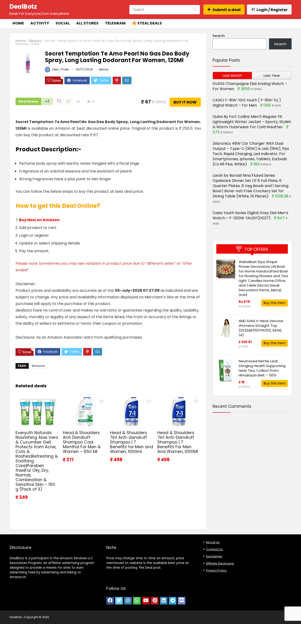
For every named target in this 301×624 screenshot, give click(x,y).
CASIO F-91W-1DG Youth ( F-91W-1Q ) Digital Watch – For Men (247, 102)
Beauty (35, 40)
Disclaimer (214, 556)
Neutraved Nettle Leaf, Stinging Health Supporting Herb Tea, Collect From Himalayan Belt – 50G (262, 368)
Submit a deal (227, 9)
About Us (213, 542)
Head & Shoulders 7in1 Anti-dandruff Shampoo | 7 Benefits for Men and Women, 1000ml (131, 442)
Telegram (115, 23)
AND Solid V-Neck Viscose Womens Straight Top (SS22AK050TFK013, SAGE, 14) (261, 327)
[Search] (194, 9)
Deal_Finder (60, 69)
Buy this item (274, 302)
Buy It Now (185, 102)
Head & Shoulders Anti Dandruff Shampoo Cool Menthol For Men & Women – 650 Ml (82, 442)
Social (62, 23)
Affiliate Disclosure (220, 563)
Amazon (38, 366)
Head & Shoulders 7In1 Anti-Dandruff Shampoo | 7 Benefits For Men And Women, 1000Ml (177, 442)
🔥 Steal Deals (147, 23)
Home (18, 23)
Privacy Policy (216, 570)
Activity (39, 23)
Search (219, 35)
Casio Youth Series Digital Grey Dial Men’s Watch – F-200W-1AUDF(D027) (250, 215)
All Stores (87, 23)
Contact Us (214, 549)
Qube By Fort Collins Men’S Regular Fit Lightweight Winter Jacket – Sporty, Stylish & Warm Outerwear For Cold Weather (252, 122)
